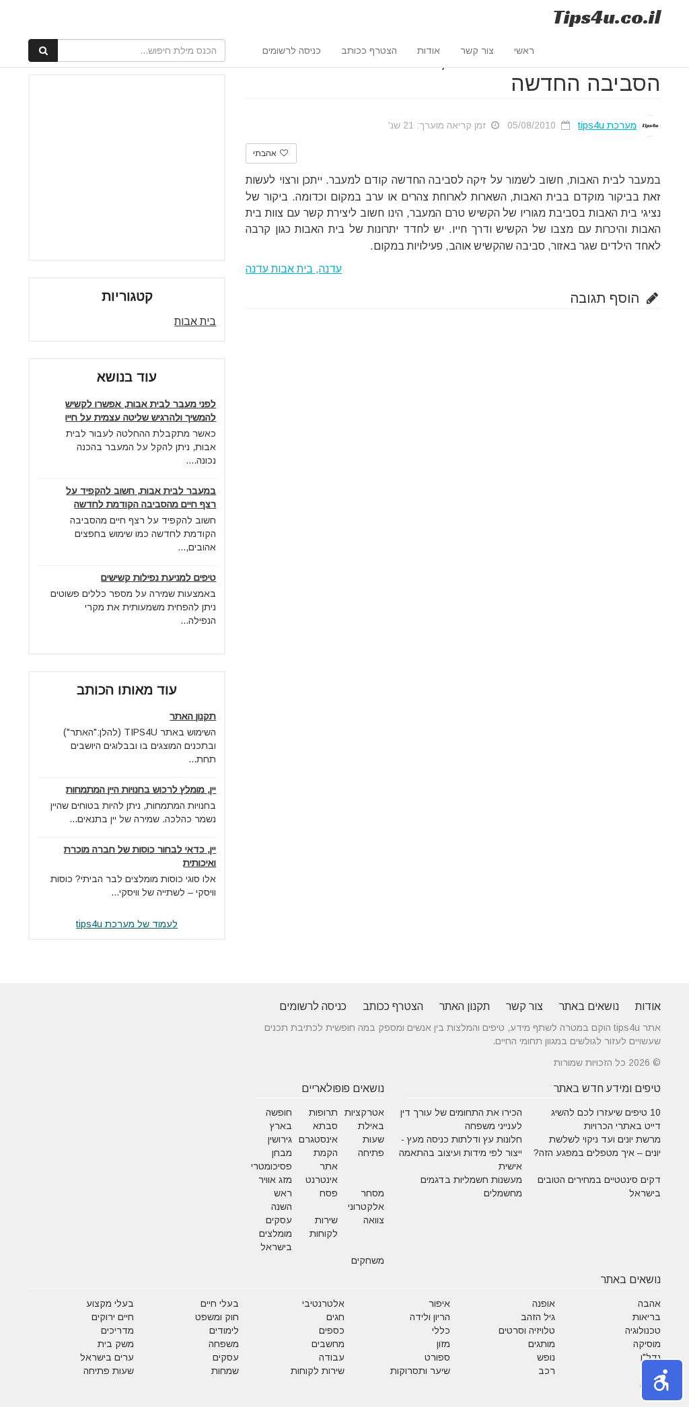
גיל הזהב (538, 1316)
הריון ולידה (430, 1316)
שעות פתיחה (108, 1370)
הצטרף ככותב (369, 50)
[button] (662, 1380)
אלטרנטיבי (323, 1303)
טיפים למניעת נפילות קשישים (158, 577)
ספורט (437, 1357)
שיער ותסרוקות (420, 1370)
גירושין (280, 1139)
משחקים (367, 1260)
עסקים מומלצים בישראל (275, 1233)
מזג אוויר (275, 1179)
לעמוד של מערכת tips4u (127, 923)
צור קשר (477, 50)
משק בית (116, 1343)
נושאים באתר (589, 1006)
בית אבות (195, 321)
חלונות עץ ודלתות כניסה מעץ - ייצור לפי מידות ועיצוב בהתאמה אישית (460, 1152)
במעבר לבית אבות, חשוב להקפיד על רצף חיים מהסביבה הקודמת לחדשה (141, 497)
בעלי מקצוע (110, 1303)
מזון (443, 1343)
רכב (546, 1370)
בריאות (646, 1316)
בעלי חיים (220, 1303)
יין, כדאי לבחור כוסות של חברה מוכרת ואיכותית (140, 856)
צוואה (373, 1220)
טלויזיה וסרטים (527, 1330)
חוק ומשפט (217, 1316)
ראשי (524, 50)
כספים (331, 1330)
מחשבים (328, 1343)
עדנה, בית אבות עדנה (294, 269)
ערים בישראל (107, 1357)
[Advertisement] (115, 167)
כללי (441, 1330)
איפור (439, 1303)
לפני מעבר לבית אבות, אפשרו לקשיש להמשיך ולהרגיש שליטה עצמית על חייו (140, 410)
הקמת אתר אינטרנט (321, 1166)
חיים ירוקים (113, 1316)
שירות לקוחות (317, 1370)
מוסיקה (647, 1343)
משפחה (224, 1343)
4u (606, 17)
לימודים (224, 1330)
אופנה (543, 1303)
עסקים (226, 1357)
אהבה (649, 1303)
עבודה (331, 1357)
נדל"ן (651, 1357)
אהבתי (266, 153)
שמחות (225, 1370)
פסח (329, 1193)
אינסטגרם (318, 1139)
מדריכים (117, 1330)
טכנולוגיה (643, 1330)
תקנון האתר (193, 716)
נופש (546, 1357)
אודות (428, 50)
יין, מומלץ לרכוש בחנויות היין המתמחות (141, 789)
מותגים (541, 1343)
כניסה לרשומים (291, 50)
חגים (335, 1316)
